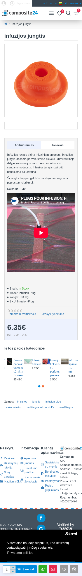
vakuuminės (13, 407)
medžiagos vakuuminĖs (40, 407)
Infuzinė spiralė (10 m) (71, 366)
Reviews (57, 145)
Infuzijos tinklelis (35, 362)
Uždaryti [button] (71, 533)
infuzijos (22, 401)
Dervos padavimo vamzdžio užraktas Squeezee (17, 368)
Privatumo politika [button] (20, 553)
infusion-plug (53, 401)
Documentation (41, 125)
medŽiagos (66, 407)
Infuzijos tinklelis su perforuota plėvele (53, 368)
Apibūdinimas (24, 145)
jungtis (36, 401)
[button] (39, 386)
